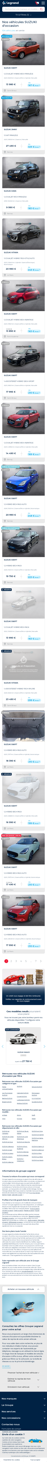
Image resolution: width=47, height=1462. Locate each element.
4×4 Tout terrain (35, 1193)
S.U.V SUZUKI (36, 1098)
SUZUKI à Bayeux (8, 1146)
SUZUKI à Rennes (23, 1152)
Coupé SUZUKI (22, 1096)
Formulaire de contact (11, 1429)
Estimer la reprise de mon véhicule (19, 1380)
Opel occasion (18, 1210)
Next (44, 1046)
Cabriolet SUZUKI (23, 1093)
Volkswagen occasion (16, 1222)
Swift (33, 1115)
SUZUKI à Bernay (8, 1162)
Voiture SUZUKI (37, 1087)
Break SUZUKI (7, 1102)
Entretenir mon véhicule (18, 1387)
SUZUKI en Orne (37, 1131)
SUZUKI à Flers (37, 1153)
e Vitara (4, 1115)
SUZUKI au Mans (37, 1157)
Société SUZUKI (37, 1102)
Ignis (3, 1118)
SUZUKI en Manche (23, 1142)
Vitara (34, 1118)
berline (4, 1195)
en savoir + (6, 1366)
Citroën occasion (7, 1210)
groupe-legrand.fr (27, 1271)
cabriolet (14, 1195)
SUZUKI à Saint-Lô (38, 1146)
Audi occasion (32, 1220)
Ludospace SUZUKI (23, 1100)
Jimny (19, 1115)
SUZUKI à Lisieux (7, 1153)
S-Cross (19, 1118)
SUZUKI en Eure (7, 1142)
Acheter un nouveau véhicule (21, 1289)
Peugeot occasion (8, 1218)
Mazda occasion (29, 1210)
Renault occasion (34, 1216)
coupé (20, 1195)
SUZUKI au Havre (37, 1160)
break (9, 1195)
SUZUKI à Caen (7, 1150)
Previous (3, 1046)
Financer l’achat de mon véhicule (22, 1373)
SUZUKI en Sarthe (38, 1135)
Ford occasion (34, 1208)
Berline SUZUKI (7, 1098)
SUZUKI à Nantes (22, 1155)
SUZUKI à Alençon (38, 1150)
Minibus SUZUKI (22, 1103)
